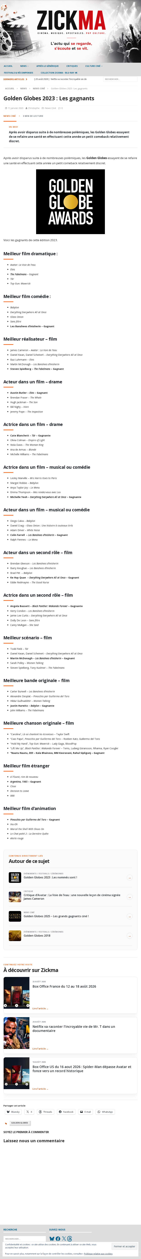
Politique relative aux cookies (98, 1253)
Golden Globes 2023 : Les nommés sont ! (50, 877)
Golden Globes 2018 (37, 935)
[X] (64, 1238)
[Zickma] (70, 60)
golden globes (19, 1123)
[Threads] (70, 1238)
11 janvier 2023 (15, 108)
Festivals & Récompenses (18, 72)
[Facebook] (58, 1238)
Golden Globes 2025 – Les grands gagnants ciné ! (56, 916)
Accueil (8, 66)
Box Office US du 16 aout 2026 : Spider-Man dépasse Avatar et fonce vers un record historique (81, 1069)
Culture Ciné (92, 66)
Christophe (34, 108)
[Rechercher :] (120, 79)
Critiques (72, 66)
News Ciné (50, 108)
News (23, 66)
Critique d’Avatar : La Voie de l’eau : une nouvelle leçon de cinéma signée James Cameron (72, 896)
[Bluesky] (52, 1238)
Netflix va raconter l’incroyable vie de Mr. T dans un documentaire (73, 1028)
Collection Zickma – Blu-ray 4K (59, 72)
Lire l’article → (40, 1008)
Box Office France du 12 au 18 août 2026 (64, 986)
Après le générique (47, 66)
